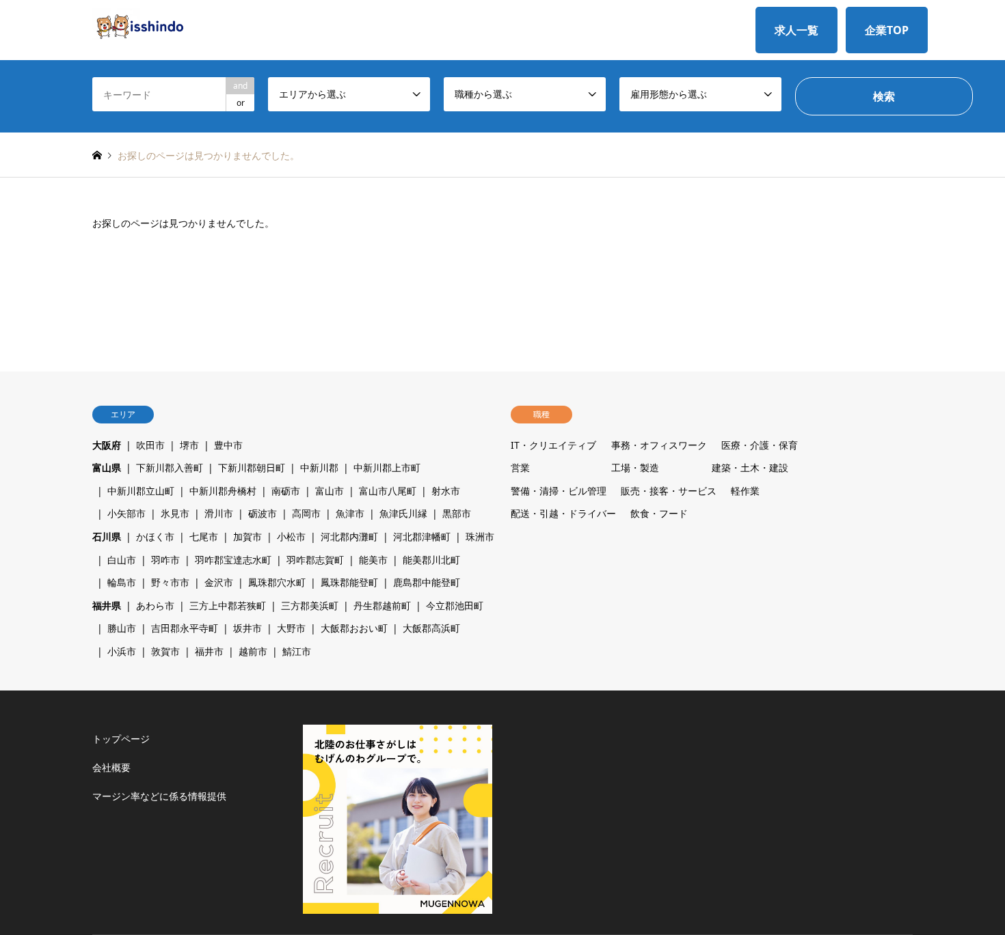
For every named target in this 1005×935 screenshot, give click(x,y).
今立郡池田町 (454, 605)
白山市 (121, 559)
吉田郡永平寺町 (184, 628)
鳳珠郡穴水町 (277, 582)
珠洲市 (480, 536)
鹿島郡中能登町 (426, 582)
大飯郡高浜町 (431, 628)
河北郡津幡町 (422, 536)
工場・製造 (635, 467)
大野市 (291, 628)
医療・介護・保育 (759, 444)
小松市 (291, 536)
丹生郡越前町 (382, 605)
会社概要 (111, 767)
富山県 (106, 467)
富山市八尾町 (387, 490)
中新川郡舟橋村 (222, 490)
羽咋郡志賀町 (315, 559)
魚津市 (350, 513)
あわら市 (155, 605)
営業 (520, 467)
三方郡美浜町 (309, 605)
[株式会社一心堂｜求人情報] (138, 22)
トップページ (121, 738)
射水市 (445, 490)
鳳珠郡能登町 (349, 582)
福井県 (106, 605)
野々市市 (170, 582)
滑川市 (218, 513)
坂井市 (247, 628)
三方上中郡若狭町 (227, 605)
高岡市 (306, 513)
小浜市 (121, 651)
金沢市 (218, 582)
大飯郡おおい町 (354, 628)
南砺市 (285, 490)
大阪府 (106, 444)
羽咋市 (165, 559)
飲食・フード (659, 513)
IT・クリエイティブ (553, 444)
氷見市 (175, 513)
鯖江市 (296, 651)
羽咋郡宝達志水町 (233, 559)
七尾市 (203, 536)
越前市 (253, 651)
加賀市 (247, 536)
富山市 (329, 490)
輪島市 (121, 582)
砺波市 (262, 513)
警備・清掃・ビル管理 (558, 490)
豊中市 (228, 444)
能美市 (373, 559)
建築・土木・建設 (750, 467)
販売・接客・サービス (668, 490)
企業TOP (887, 30)
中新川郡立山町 (140, 490)
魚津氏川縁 (403, 513)
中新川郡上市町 (386, 467)
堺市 (189, 444)
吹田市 (150, 444)
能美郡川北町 (431, 559)
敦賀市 (165, 651)
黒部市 (456, 513)
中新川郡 (319, 467)
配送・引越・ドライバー (563, 513)
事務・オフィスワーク (659, 444)
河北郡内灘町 (349, 536)
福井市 (209, 651)
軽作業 (745, 490)
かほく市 (155, 536)
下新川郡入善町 (169, 467)
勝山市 (121, 628)
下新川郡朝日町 (251, 467)
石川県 (106, 536)
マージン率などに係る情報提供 (159, 796)
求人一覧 (796, 30)
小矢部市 (126, 513)
